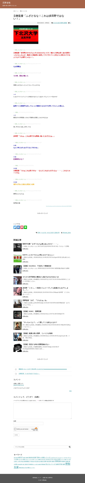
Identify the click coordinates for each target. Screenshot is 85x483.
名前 (14, 421)
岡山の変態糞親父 (25, 461)
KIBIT (24, 457)
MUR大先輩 (32, 457)
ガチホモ (66, 457)
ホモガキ (43, 459)
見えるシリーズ (50, 464)
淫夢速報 (6, 3)
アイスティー (61, 457)
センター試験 (22, 459)
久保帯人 (16, 461)
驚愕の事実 (63, 23)
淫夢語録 (58, 461)
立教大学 (57, 232)
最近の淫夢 (43, 461)
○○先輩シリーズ (45, 457)
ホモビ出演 (50, 232)
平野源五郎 (32, 461)
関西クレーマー (31, 467)
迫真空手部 (59, 464)
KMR (27, 457)
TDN (38, 232)
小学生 (19, 461)
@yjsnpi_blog (67, 232)
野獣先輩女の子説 (23, 467)
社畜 (23, 464)
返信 (70, 391)
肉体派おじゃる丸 (33, 464)
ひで (56, 457)
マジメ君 (69, 459)
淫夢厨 (53, 461)
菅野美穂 (43, 464)
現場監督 (63, 461)
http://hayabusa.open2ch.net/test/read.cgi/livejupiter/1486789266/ (59, 206)
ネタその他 (56, 23)
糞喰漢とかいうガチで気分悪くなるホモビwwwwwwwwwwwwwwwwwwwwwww (43, 369)
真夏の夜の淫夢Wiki (48, 477)
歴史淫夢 (49, 461)
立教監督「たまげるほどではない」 (29, 373)
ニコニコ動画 (38, 459)
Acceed (16, 457)
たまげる (43, 232)
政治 (39, 461)
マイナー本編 (63, 459)
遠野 (64, 464)
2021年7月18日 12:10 (18, 385)
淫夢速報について (36, 477)
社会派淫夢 (19, 464)
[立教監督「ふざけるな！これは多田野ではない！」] (18, 227)
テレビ (27, 459)
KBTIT (20, 457)
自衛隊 (39, 464)
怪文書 (36, 461)
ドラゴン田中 (31, 459)
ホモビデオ (49, 459)
